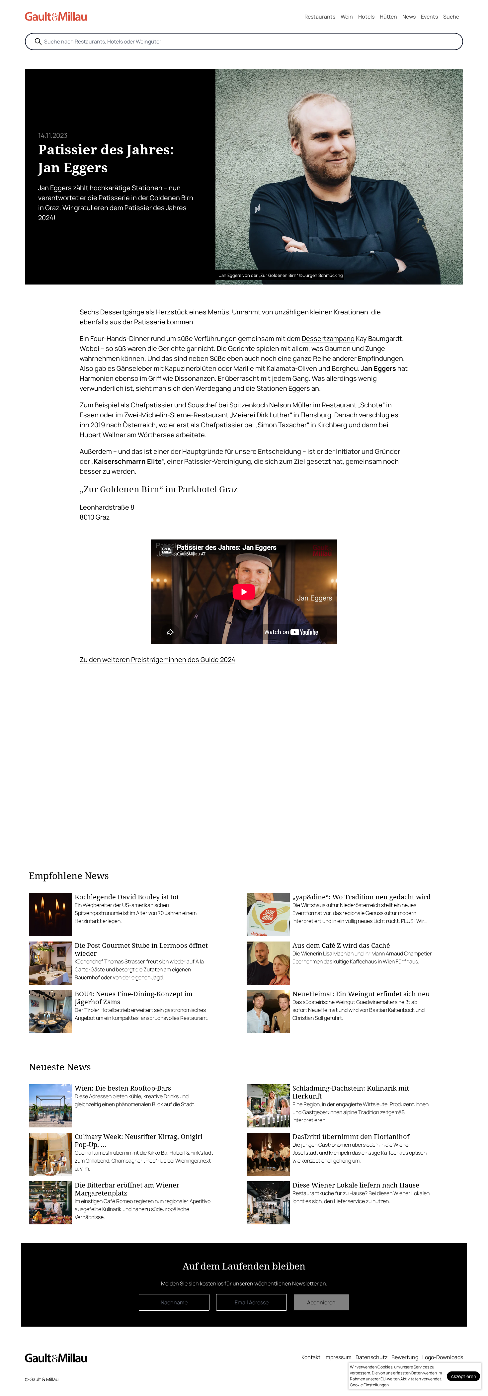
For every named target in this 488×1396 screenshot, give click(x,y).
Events (429, 16)
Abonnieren (321, 1302)
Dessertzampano (328, 338)
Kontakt (310, 1357)
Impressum (338, 1357)
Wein (347, 16)
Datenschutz (371, 1357)
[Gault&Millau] (56, 1357)
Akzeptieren (463, 1376)
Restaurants (319, 16)
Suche (451, 16)
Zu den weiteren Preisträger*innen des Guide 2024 (157, 659)
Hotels (366, 16)
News (409, 16)
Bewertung (404, 1357)
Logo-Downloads (442, 1357)
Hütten (388, 16)
